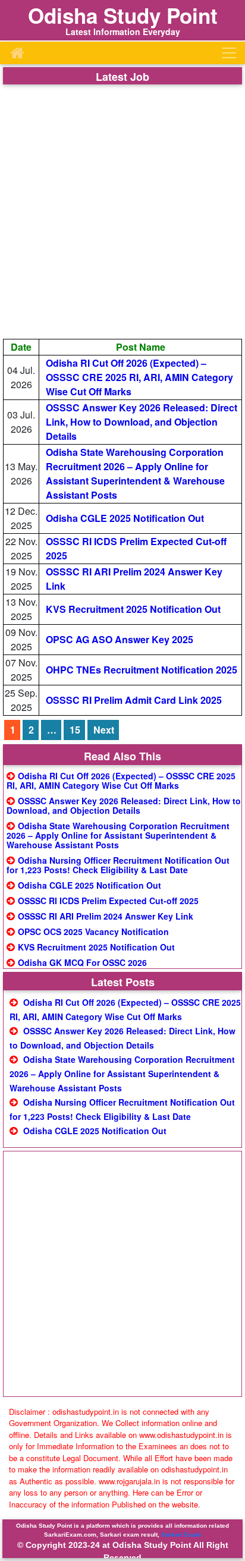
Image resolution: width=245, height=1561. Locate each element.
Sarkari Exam (181, 1534)
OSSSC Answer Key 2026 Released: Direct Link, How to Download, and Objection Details (141, 422)
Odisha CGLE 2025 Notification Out (125, 518)
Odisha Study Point (123, 15)
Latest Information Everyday (122, 31)
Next (103, 730)
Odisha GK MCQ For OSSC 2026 (82, 962)
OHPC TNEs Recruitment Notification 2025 (141, 669)
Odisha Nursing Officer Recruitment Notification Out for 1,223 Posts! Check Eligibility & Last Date (118, 865)
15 (75, 730)
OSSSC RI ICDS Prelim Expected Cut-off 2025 (108, 901)
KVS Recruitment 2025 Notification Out (133, 609)
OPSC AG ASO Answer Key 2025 (119, 639)
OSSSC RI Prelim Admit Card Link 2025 (134, 700)
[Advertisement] (122, 211)
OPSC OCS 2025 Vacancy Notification (93, 931)
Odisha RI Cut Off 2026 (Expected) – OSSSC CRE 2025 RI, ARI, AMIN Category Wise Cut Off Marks (139, 377)
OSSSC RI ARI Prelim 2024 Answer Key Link (105, 916)
